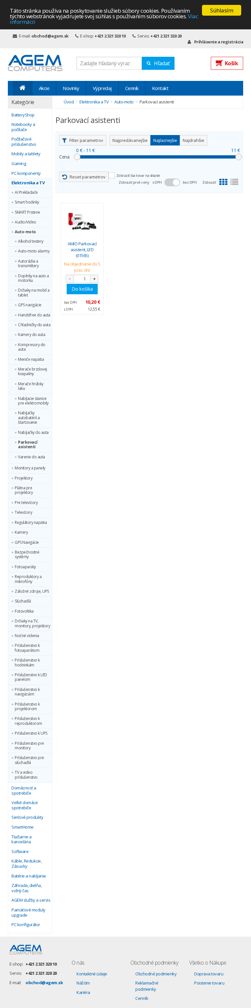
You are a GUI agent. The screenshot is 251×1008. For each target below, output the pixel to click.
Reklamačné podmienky (146, 986)
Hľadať (162, 63)
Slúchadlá (23, 601)
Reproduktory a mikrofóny (28, 579)
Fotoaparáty (25, 567)
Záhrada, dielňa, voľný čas (26, 888)
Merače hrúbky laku (30, 386)
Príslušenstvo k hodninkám (27, 662)
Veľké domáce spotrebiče (24, 805)
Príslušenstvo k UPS (31, 733)
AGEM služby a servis (30, 900)
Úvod (69, 102)
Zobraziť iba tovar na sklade (138, 175)
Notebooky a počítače (23, 127)
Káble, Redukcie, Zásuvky (26, 864)
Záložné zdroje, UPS (32, 591)
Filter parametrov (86, 140)
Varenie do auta (31, 457)
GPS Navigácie (27, 542)
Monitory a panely (30, 468)
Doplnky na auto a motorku (33, 278)
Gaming (18, 163)
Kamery (21, 532)
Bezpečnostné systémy (27, 554)
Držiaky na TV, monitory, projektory (32, 623)
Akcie (44, 88)
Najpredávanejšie (130, 140)
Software (19, 851)
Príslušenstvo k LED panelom (31, 677)
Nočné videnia (27, 636)
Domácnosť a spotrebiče (23, 791)
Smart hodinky (27, 202)
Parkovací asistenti (28, 445)
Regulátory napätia (31, 522)
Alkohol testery (30, 241)
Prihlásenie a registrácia (218, 42)
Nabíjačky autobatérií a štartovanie (29, 418)
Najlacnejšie (165, 140)
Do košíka (82, 289)
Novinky (71, 88)
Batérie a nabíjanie (28, 876)
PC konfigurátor (25, 924)
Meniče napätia (31, 359)
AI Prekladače (26, 192)
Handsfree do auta (34, 315)
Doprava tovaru (208, 974)
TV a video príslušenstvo (26, 775)
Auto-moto (25, 232)
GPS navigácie (30, 305)
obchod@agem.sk (50, 36)
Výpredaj (102, 88)
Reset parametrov (88, 177)
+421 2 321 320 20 (166, 36)
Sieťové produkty (27, 817)
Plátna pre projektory (24, 490)
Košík (231, 63)
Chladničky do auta (34, 325)
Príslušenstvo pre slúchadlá (29, 760)
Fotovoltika (24, 611)
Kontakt (160, 88)
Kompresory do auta (31, 347)
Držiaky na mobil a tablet (33, 293)
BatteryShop (23, 115)
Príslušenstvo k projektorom (27, 706)
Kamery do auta (31, 334)
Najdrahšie (193, 140)
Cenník (132, 88)
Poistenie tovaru (209, 983)
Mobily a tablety (25, 154)
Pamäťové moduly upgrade (28, 913)
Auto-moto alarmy (33, 251)
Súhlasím (221, 10)
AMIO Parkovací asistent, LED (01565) (82, 249)
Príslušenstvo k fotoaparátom (27, 648)
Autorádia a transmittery (28, 263)
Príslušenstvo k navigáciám (27, 692)
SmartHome (22, 827)
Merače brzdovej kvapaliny (32, 371)
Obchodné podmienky (155, 974)
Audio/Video (25, 222)
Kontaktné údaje (91, 974)
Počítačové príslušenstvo (23, 142)
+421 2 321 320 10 (110, 36)
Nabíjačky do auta (33, 432)
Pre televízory (26, 502)
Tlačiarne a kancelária (21, 839)
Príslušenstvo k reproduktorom (28, 721)
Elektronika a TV (27, 183)
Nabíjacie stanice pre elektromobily (33, 401)
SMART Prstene (27, 212)
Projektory (23, 478)
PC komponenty (26, 173)
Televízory (23, 512)
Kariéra (83, 992)
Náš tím (83, 983)
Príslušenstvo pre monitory (29, 746)
